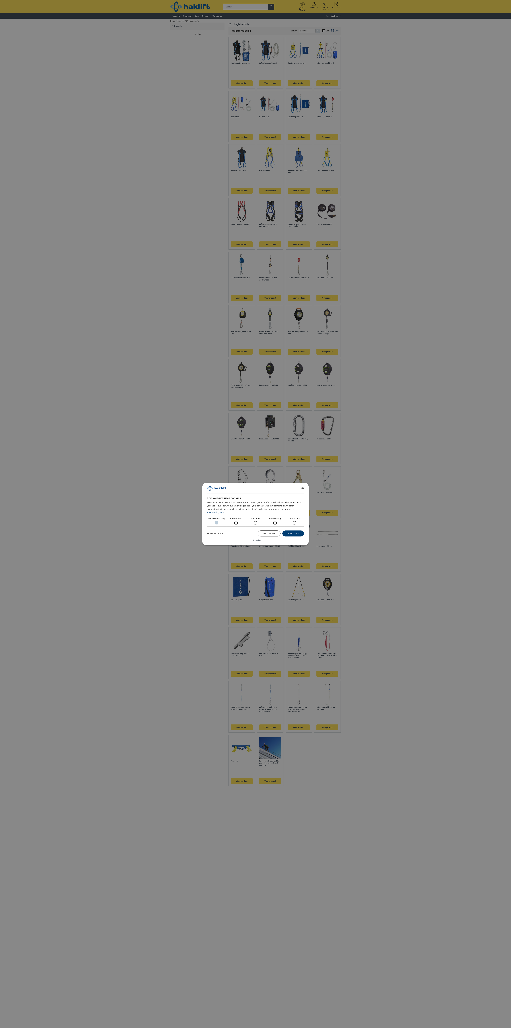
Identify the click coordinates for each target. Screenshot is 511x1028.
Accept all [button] (293, 533)
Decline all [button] (269, 533)
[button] (215, 533)
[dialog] (255, 514)
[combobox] (302, 488)
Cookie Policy (255, 540)
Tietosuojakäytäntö (215, 512)
